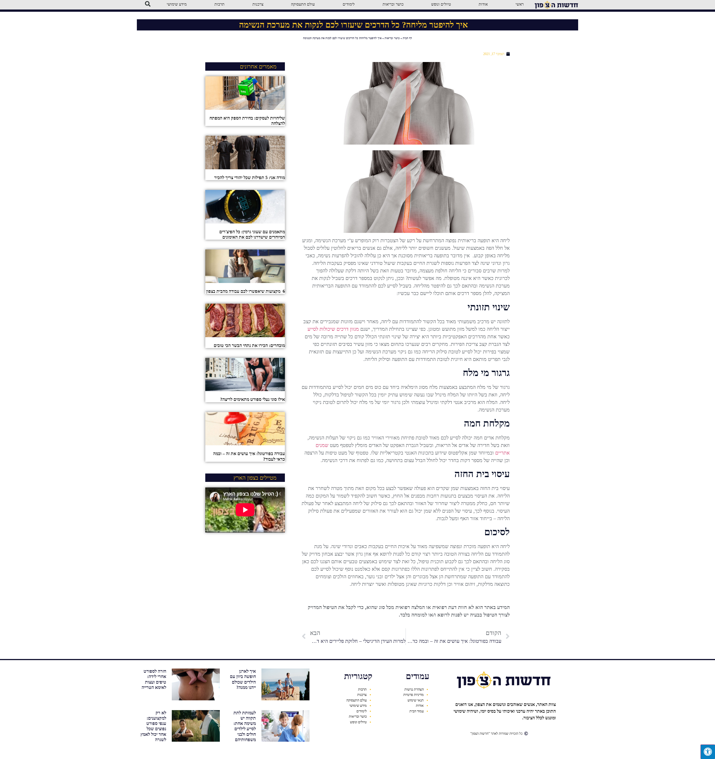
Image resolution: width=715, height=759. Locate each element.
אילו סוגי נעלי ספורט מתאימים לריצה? (252, 399)
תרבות (362, 689)
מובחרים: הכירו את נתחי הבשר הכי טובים (249, 345)
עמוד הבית (416, 711)
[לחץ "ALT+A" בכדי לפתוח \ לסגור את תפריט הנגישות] (707, 751)
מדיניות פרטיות (413, 695)
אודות (420, 705)
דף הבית (407, 38)
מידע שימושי (358, 705)
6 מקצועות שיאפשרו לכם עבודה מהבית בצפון (245, 291)
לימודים (361, 711)
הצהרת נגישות (414, 689)
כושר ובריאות (392, 38)
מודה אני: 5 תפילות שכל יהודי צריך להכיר (249, 177)
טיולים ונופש (358, 722)
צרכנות (362, 695)
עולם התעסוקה (356, 700)
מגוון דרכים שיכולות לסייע (333, 329)
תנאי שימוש (415, 700)
